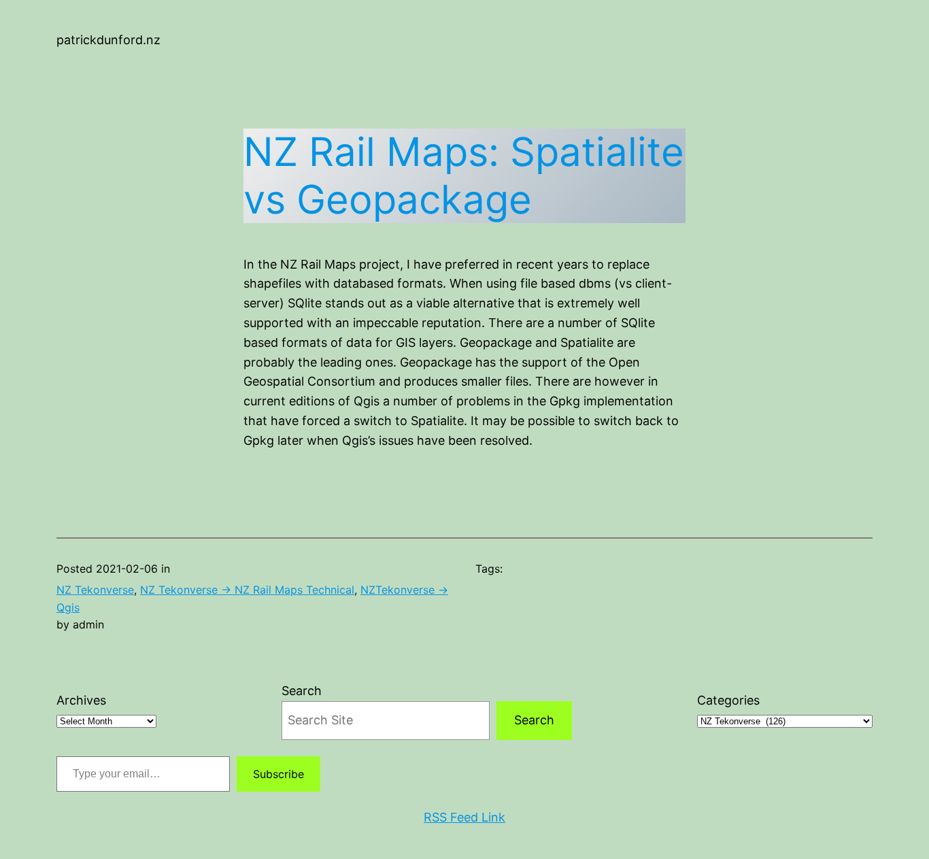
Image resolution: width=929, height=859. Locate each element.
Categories (728, 700)
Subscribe (278, 774)
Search (302, 691)
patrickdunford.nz (108, 40)
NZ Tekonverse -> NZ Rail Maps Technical (247, 589)
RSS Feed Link (464, 817)
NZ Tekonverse (95, 589)
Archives (81, 700)
